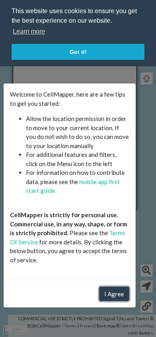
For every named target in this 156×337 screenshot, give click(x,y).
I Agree (114, 293)
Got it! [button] (78, 52)
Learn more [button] (29, 31)
